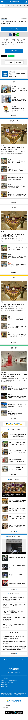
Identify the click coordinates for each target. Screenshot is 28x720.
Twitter (14, 672)
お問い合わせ (5, 684)
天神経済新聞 (14, 2)
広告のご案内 (5, 686)
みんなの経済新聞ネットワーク (14, 701)
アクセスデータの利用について (8, 682)
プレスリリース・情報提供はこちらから (10, 680)
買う (18, 5)
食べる (7, 5)
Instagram (18, 672)
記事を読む (14, 51)
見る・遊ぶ (13, 5)
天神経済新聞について (6, 678)
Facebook (10, 672)
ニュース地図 (4, 18)
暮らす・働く (22, 5)
